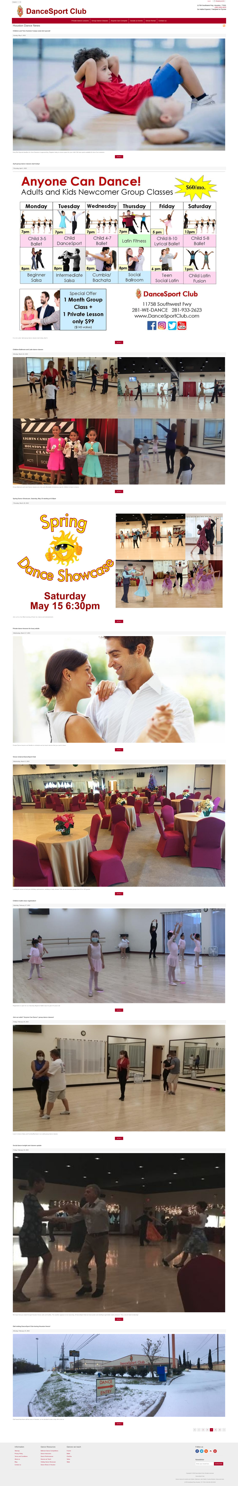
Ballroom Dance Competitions (49, 1450)
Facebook (197, 1451)
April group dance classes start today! (26, 164)
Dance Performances (47, 1456)
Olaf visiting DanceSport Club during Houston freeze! (31, 1326)
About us (17, 1459)
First (194, 1429)
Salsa (68, 1459)
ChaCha (69, 1456)
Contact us (163, 21)
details (119, 156)
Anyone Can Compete (119, 21)
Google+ (215, 1451)
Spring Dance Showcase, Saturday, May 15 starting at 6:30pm (34, 498)
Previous (199, 1429)
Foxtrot (69, 1450)
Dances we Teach (46, 1459)
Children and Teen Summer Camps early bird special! (31, 31)
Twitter (201, 1451)
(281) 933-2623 (220, 7)
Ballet (68, 1453)
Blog (16, 1462)
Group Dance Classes (100, 21)
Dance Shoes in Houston (48, 1464)
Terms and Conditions (21, 1456)
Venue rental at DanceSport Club (24, 757)
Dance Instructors (46, 1453)
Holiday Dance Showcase (48, 1462)
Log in (209, 1)
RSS (224, 26)
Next (224, 1429)
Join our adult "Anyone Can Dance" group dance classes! (33, 1017)
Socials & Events (136, 21)
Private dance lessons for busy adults (26, 628)
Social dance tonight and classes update (27, 1145)
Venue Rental (151, 21)
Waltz (68, 1462)
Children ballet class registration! (24, 901)
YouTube (210, 1451)
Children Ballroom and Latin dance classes (28, 349)
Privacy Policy (19, 1453)
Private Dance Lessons (80, 21)
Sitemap (17, 1450)
